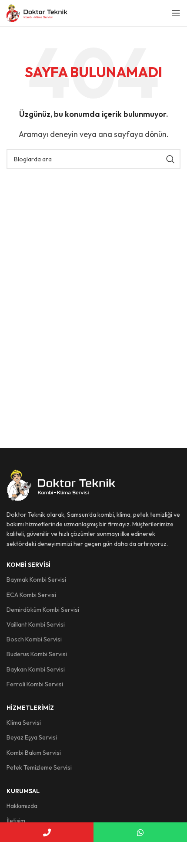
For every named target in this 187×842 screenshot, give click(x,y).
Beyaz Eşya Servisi (32, 737)
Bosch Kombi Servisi (34, 639)
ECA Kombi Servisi (31, 595)
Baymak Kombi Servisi (36, 579)
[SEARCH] (170, 159)
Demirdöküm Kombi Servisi (43, 610)
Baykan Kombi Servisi (36, 669)
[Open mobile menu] (176, 13)
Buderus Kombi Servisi (37, 654)
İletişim (16, 821)
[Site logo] (37, 12)
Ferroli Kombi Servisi (35, 684)
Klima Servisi (24, 722)
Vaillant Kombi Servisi (36, 624)
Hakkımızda (22, 806)
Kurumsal (23, 791)
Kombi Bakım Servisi (34, 753)
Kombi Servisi (28, 565)
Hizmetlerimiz (30, 708)
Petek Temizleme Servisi (39, 767)
